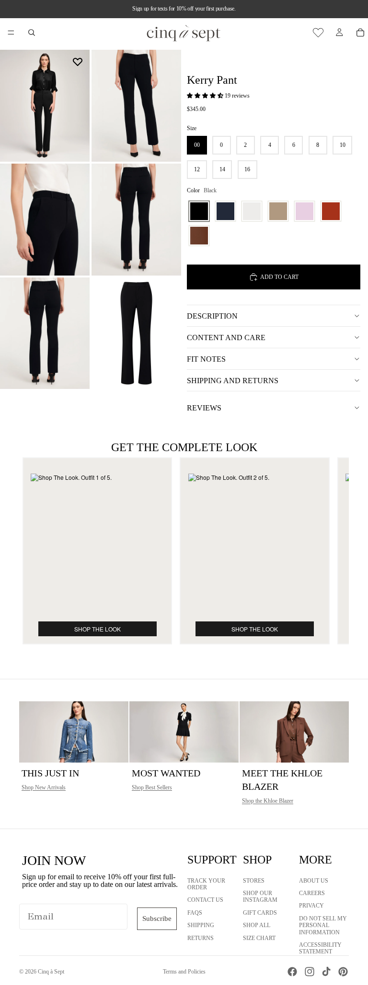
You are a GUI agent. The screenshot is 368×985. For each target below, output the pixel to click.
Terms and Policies (184, 971)
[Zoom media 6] (136, 333)
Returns (200, 938)
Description (212, 316)
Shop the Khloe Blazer (267, 800)
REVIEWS (204, 408)
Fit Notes (206, 359)
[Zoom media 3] (45, 220)
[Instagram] (309, 971)
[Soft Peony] (304, 211)
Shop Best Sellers (152, 787)
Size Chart (259, 938)
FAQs (194, 912)
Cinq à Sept (51, 971)
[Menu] (11, 33)
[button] (206, 95)
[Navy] (225, 211)
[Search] (31, 32)
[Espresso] (199, 235)
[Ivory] (252, 211)
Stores (253, 880)
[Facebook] (292, 971)
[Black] (199, 211)
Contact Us (205, 900)
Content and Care (226, 337)
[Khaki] (278, 211)
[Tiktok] (326, 971)
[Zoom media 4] (136, 220)
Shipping (200, 925)
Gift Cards (260, 912)
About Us (313, 880)
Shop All (256, 925)
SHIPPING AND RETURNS (232, 380)
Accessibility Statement (320, 948)
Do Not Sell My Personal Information (323, 925)
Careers (312, 893)
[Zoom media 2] (136, 106)
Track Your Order (206, 884)
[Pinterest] (343, 971)
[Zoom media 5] (45, 333)
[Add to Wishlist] (77, 61)
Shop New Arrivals (44, 787)
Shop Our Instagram (260, 896)
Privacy (311, 906)
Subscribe (157, 918)
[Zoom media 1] (45, 106)
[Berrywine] (331, 211)
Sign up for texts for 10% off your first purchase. (183, 8)
